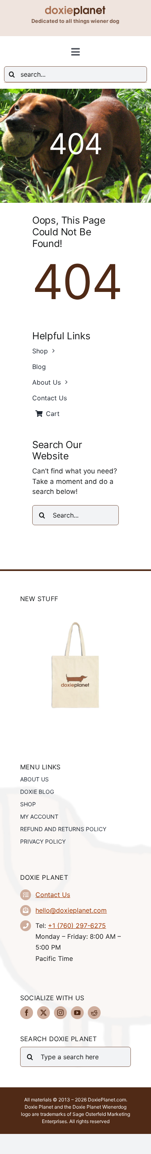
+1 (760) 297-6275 (77, 926)
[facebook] (26, 1012)
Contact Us (52, 895)
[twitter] (43, 1012)
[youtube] (77, 1012)
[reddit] (94, 1012)
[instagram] (60, 1012)
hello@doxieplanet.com (71, 910)
